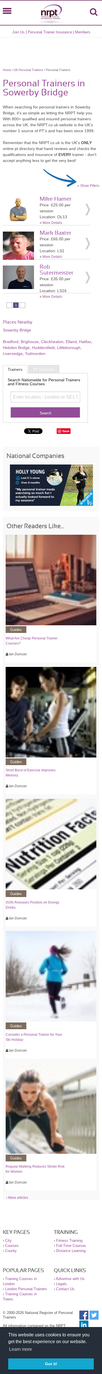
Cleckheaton (52, 341)
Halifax (85, 341)
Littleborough (68, 347)
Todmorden (35, 353)
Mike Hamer (56, 199)
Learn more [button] (20, 1349)
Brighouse (30, 341)
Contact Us (65, 1289)
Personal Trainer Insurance (50, 32)
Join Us (18, 32)
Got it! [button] (51, 1364)
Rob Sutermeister (56, 270)
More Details (52, 223)
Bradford (10, 341)
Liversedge (13, 353)
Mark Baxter (55, 233)
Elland (71, 341)
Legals (61, 1284)
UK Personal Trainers (28, 70)
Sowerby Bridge (17, 330)
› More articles (17, 1198)
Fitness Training (69, 1240)
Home (7, 70)
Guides (16, 630)
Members (82, 32)
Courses (12, 1246)
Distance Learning (71, 1251)
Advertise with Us (70, 1279)
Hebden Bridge (16, 347)
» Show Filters (88, 186)
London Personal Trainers (26, 1289)
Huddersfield (43, 347)
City (8, 1240)
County (11, 1251)
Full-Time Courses (71, 1246)
